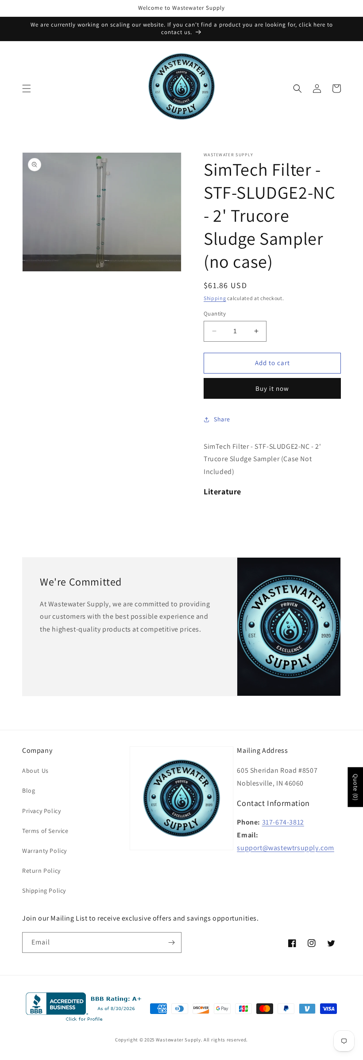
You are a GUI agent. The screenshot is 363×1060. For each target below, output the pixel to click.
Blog (28, 790)
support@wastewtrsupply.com (285, 847)
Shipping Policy (44, 890)
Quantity (215, 313)
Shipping (215, 298)
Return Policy (41, 871)
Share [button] (222, 419)
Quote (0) (355, 787)
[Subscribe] (171, 942)
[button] (26, 88)
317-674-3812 (283, 822)
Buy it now (272, 388)
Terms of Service (45, 831)
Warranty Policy (44, 851)
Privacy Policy (41, 811)
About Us (35, 771)
